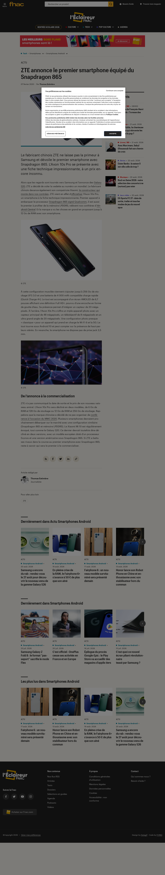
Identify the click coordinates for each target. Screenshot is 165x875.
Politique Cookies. (112, 114)
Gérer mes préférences (55, 133)
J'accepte (112, 133)
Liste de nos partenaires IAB (55, 127)
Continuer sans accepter (114, 91)
